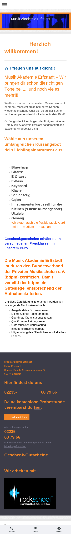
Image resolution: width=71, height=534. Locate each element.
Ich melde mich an (17, 417)
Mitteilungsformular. (15, 446)
